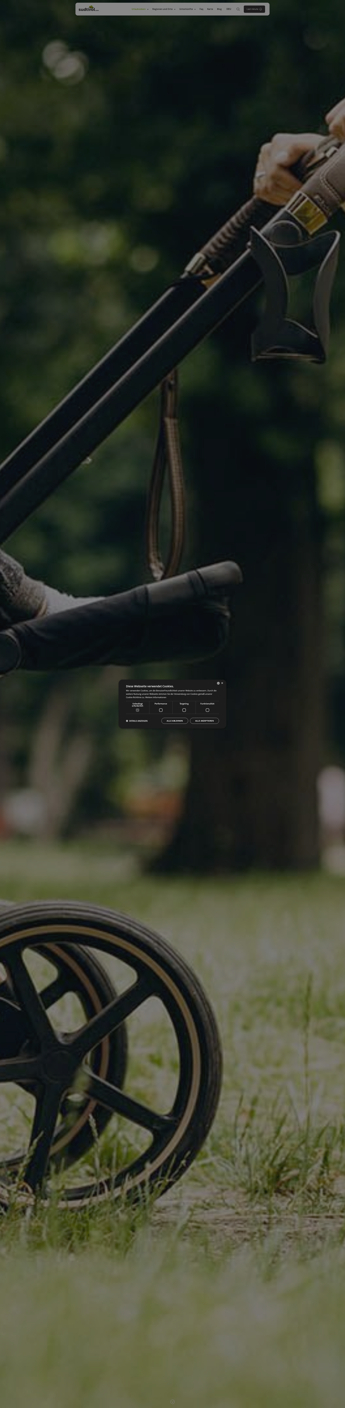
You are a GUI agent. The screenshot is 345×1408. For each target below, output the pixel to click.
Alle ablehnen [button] (175, 720)
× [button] (222, 683)
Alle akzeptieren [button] (204, 720)
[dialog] (172, 704)
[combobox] (218, 683)
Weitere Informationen (155, 697)
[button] (137, 720)
